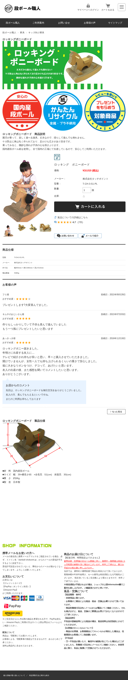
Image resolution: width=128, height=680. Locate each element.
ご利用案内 (38, 23)
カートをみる (107, 10)
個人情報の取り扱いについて (14, 675)
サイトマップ (115, 23)
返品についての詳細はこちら (73, 217)
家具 (22, 32)
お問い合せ (64, 23)
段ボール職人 (13, 23)
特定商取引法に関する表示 (39, 675)
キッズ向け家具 (36, 32)
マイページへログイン (88, 10)
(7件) (80, 222)
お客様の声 (90, 23)
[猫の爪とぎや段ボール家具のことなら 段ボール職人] (22, 12)
